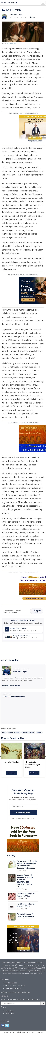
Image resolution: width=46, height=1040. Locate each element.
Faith (3, 732)
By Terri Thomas (22, 870)
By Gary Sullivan (22, 898)
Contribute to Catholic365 (13, 989)
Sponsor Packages (19, 986)
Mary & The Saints (28, 732)
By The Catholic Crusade (24, 919)
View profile (24, 17)
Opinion (39, 732)
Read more (12, 773)
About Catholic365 (11, 983)
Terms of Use (9, 1011)
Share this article (37, 611)
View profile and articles (12, 686)
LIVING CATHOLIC (13, 732)
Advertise (8, 986)
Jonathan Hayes (16, 15)
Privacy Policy (9, 1014)
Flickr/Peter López (11, 43)
